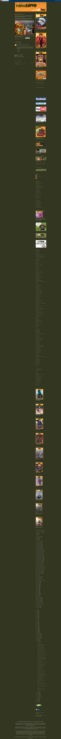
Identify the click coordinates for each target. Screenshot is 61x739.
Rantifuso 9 (37, 593)
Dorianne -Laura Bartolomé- (39, 272)
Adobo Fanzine (38, 252)
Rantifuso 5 (37, 588)
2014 (37, 626)
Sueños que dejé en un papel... (40, 356)
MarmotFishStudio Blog (39, 321)
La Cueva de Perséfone (39, 306)
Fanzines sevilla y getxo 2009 (40, 569)
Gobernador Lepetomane (39, 292)
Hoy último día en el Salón (41, 690)
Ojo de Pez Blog (38, 335)
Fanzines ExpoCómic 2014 (39, 560)
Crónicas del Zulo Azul (39, 270)
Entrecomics (37, 375)
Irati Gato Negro (38, 296)
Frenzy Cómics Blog (38, 290)
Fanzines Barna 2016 (39, 549)
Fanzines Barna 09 (38, 544)
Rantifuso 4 (37, 587)
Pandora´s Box (38, 341)
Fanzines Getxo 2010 (39, 563)
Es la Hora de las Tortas (39, 376)
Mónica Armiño (38, 331)
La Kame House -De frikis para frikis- (41, 308)
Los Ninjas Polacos (38, 316)
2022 (37, 616)
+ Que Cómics (38, 370)
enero (38, 697)
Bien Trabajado (38, 259)
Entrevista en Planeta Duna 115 (41, 659)
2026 (37, 611)
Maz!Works (37, 322)
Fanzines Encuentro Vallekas (40, 550)
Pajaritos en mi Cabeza (39, 340)
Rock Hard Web (38, 348)
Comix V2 (37, 372)
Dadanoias (37, 271)
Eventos (37, 538)
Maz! (36, 193)
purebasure (18, 43)
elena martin (37, 189)
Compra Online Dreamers (39, 207)
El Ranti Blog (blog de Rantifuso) (30, 721)
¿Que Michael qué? (40, 646)
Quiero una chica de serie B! (40, 345)
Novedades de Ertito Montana (41, 650)
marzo (38, 694)
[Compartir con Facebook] (28, 38)
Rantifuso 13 (37, 586)
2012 (37, 628)
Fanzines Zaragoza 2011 (39, 571)
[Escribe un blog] (26, 38)
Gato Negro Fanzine (38, 291)
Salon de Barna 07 (38, 598)
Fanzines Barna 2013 (39, 548)
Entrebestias (37, 537)
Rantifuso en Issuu (38, 206)
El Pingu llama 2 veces (39, 188)
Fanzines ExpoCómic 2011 (39, 557)
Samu (37, 177)
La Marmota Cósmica (39, 309)
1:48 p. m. (18, 58)
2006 (37, 701)
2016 (37, 623)
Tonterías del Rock (38, 359)
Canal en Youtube (38, 205)
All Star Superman (39, 651)
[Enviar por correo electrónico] (25, 38)
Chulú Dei (37, 534)
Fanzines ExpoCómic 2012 (39, 558)
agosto (39, 638)
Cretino (37, 269)
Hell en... (37, 575)
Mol (36, 195)
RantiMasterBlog (19, 54)
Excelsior (37, 282)
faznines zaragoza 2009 (39, 573)
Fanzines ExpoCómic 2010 (39, 556)
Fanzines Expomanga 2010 (39, 562)
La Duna (37, 307)
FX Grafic (37, 283)
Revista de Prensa (38, 597)
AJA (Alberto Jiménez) (39, 182)
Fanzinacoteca (38, 284)
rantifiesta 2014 (38, 581)
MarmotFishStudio (38, 320)
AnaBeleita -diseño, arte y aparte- (40, 254)
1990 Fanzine (37, 251)
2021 (37, 617)
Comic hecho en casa (39, 265)
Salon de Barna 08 (38, 599)
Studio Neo (37, 354)
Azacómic (37, 258)
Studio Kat (37, 353)
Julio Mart (37, 302)
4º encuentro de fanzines (39, 532)
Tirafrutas (37, 383)
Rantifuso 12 (37, 585)
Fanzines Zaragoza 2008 (39, 570)
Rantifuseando (38, 582)
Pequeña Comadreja (38, 196)
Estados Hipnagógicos (39, 280)
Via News (37, 384)
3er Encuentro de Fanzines (39, 531)
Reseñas (37, 596)
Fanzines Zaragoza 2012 (39, 572)
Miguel (37, 175)
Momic (37, 328)
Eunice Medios (39, 660)
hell (36, 574)
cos (36, 535)
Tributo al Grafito (38, 360)
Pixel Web (37, 343)
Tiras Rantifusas (38, 606)
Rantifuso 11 (37, 584)
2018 (37, 621)
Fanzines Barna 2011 (39, 546)
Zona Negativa (38, 385)
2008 (37, 698)
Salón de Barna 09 (38, 600)
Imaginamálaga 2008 (38, 576)
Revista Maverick (38, 382)
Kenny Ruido (37, 305)
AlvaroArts (37, 253)
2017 (37, 622)
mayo (38, 692)
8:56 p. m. (18, 52)
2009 (37, 632)
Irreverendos (37, 297)
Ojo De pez (37, 334)
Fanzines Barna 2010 (39, 545)
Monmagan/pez (38, 329)
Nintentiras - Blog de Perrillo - (40, 333)
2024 (37, 613)
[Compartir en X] (27, 38)
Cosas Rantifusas (38, 536)
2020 (37, 618)
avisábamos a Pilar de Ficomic (21, 15)
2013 (37, 627)
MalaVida (37, 318)
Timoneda (37, 358)
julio (38, 639)
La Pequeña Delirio (38, 192)
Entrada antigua (32, 62)
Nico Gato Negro (38, 332)
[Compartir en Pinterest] (29, 38)
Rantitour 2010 (38, 594)
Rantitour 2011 (38, 595)
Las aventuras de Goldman (39, 315)
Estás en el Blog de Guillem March (40, 281)
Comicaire (37, 266)
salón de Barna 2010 (38, 601)
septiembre (39, 637)
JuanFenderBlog (38, 191)
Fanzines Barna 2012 (39, 547)
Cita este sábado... (40, 667)
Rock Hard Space (38, 347)
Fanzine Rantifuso (40, 84)
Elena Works (37, 278)
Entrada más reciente (18, 62)
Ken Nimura (37, 304)
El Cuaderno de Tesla (39, 277)
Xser (36, 365)
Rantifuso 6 (37, 589)
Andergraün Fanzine (38, 255)
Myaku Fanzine (38, 330)
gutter (36, 366)
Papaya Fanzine (38, 342)
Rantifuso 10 (37, 583)
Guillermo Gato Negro (39, 293)
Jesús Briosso (38, 190)
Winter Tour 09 (38, 607)
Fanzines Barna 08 (38, 543)
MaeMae (37, 317)
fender (37, 178)
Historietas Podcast (38, 295)
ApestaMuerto (38, 183)
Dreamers (37, 373)
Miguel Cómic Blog (38, 194)
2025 (37, 612)
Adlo (36, 371)
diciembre (39, 633)
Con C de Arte (38, 268)
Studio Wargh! (38, 355)
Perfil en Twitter (38, 204)
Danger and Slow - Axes (40, 649)
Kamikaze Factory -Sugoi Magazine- (41, 303)
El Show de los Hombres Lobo (40, 374)
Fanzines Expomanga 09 (39, 561)
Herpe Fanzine (38, 294)
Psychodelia (37, 344)
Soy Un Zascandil (38, 352)
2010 (37, 631)
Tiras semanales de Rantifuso (41, 666)
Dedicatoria (38, 643)
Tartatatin (37, 357)
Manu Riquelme (38, 319)
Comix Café (37, 267)
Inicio (25, 62)
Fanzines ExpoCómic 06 (39, 551)
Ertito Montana (38, 279)
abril (38, 693)
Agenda (37, 533)
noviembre (39, 634)
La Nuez (37, 310)
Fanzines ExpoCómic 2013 (39, 559)
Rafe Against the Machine (39, 346)
